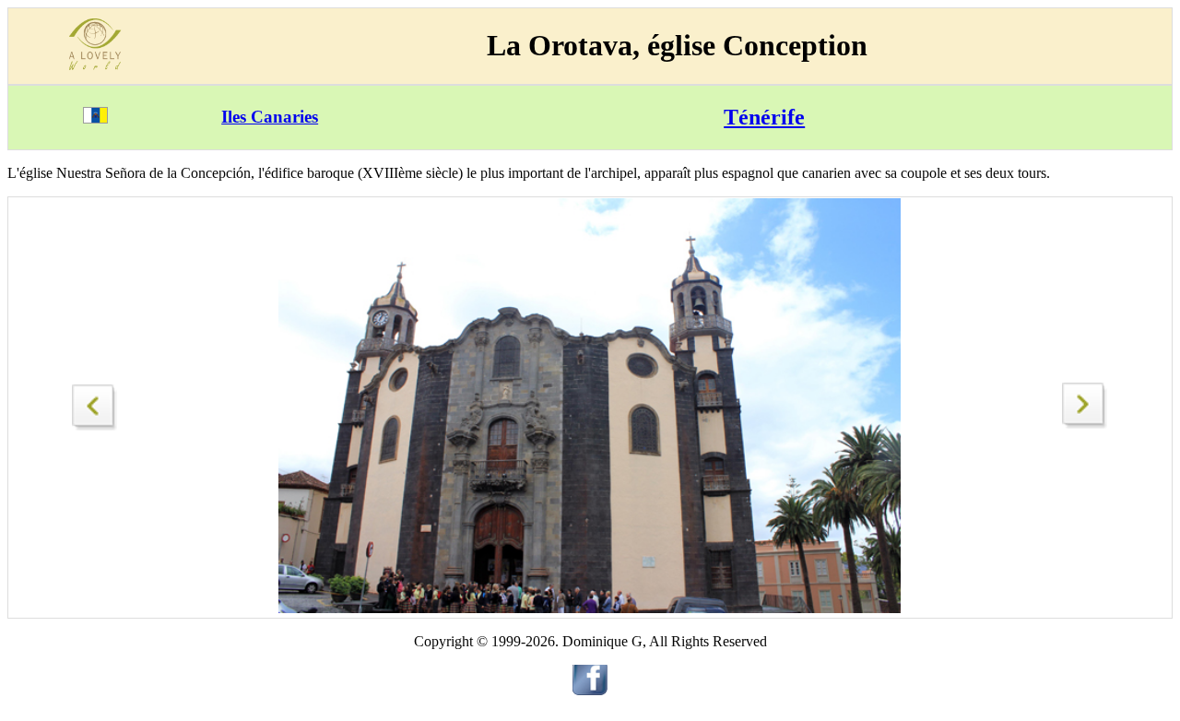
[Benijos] (1085, 423)
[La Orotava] (95, 402)
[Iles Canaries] (95, 118)
